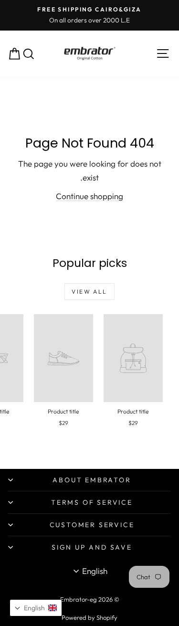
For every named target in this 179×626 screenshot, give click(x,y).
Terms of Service (92, 502)
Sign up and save (92, 547)
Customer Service (92, 524)
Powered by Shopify (89, 617)
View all (89, 291)
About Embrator (92, 480)
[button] (36, 608)
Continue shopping (89, 196)
